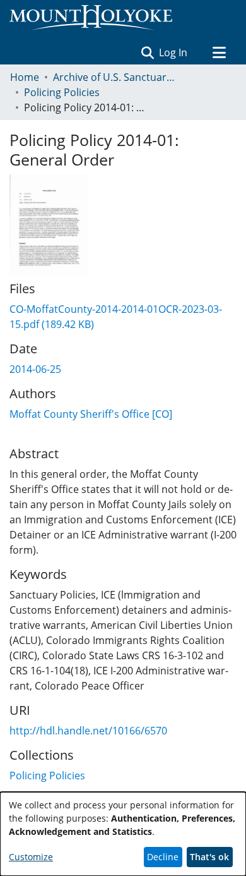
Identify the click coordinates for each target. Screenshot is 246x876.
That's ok (209, 857)
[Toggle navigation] (219, 52)
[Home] (90, 17)
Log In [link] (174, 52)
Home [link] (24, 77)
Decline (163, 857)
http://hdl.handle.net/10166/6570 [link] (88, 731)
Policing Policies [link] (62, 92)
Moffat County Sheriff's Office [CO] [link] (90, 414)
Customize (31, 857)
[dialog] (123, 834)
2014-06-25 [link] (35, 369)
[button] (147, 52)
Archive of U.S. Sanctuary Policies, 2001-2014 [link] (116, 77)
